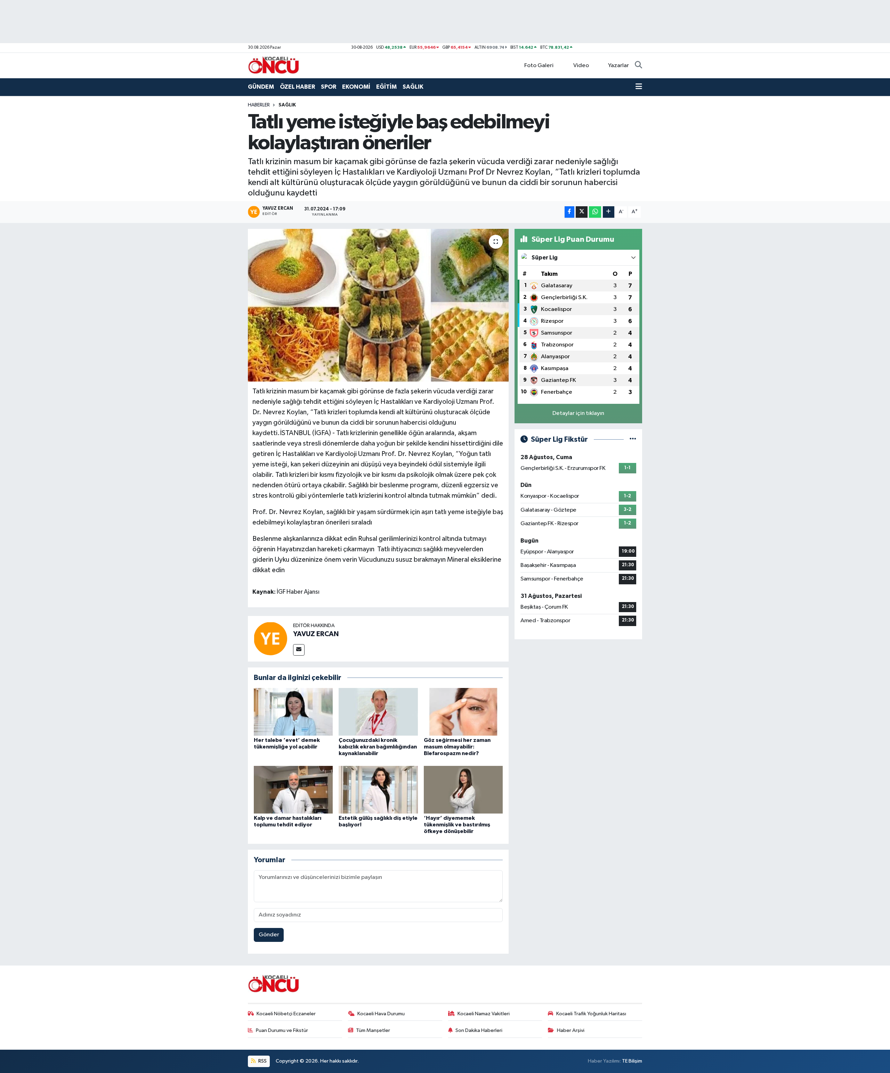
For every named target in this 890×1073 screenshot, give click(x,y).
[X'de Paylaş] (582, 212)
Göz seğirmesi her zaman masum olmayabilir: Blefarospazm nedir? (457, 746)
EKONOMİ (356, 87)
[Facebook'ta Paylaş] (569, 212)
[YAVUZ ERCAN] (270, 638)
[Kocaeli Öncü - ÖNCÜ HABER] (274, 65)
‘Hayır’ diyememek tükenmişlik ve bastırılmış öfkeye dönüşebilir (457, 824)
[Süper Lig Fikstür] (633, 439)
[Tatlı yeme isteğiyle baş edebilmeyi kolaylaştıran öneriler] (378, 305)
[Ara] (638, 65)
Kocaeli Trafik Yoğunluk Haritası (591, 1013)
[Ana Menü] (639, 86)
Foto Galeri (538, 66)
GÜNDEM (261, 87)
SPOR (328, 87)
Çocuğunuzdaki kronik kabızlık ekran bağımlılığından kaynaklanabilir (378, 746)
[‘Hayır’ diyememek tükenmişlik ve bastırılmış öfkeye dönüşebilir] (463, 789)
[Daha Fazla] (608, 212)
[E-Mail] (299, 650)
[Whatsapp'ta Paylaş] (595, 212)
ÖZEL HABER (297, 87)
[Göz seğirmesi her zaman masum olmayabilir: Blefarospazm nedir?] (463, 712)
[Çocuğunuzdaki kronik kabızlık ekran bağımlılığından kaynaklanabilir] (378, 712)
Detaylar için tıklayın (578, 413)
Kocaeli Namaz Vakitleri (484, 1013)
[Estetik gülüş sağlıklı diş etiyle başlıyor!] (378, 789)
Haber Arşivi (570, 1030)
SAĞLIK (413, 87)
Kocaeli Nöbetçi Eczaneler (286, 1013)
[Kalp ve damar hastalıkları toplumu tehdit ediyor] (293, 789)
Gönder (269, 935)
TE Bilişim (632, 1061)
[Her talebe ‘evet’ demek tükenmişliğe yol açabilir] (293, 712)
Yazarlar (618, 66)
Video (581, 66)
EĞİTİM (386, 87)
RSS (262, 1061)
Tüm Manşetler (373, 1030)
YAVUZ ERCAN (316, 634)
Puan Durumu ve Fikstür (282, 1030)
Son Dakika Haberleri (478, 1030)
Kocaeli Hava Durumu (381, 1013)
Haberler (259, 105)
